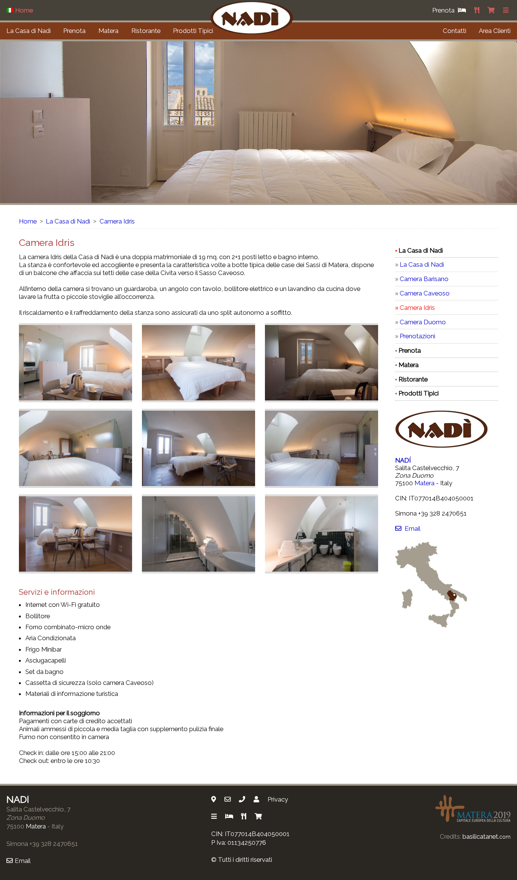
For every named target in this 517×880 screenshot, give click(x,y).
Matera (108, 30)
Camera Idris (117, 221)
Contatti (454, 30)
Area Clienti (495, 30)
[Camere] (230, 816)
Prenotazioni (417, 336)
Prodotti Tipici (193, 30)
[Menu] (507, 10)
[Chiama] (243, 799)
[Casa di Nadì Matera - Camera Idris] (75, 362)
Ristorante (145, 30)
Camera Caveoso (425, 293)
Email (412, 528)
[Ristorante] (244, 816)
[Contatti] (257, 799)
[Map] (214, 799)
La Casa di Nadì (28, 30)
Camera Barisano (424, 279)
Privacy (278, 799)
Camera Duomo (423, 322)
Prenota (74, 30)
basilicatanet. (486, 836)
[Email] (228, 799)
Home (28, 221)
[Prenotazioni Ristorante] (477, 10)
